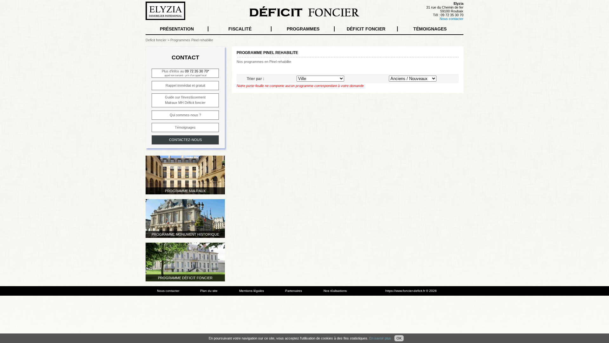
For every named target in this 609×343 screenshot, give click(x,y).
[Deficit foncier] (304, 15)
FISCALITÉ (240, 28)
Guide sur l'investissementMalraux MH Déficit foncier (185, 99)
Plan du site (209, 291)
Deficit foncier (156, 40)
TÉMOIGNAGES (430, 28)
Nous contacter (451, 19)
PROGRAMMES (303, 28)
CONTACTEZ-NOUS (185, 140)
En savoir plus (380, 338)
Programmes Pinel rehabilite (191, 40)
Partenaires (293, 291)
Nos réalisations (335, 291)
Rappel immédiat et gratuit (185, 85)
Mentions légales (251, 291)
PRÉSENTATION (177, 28)
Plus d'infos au (185, 73)
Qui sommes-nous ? (185, 115)
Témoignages (185, 127)
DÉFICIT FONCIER (366, 28)
